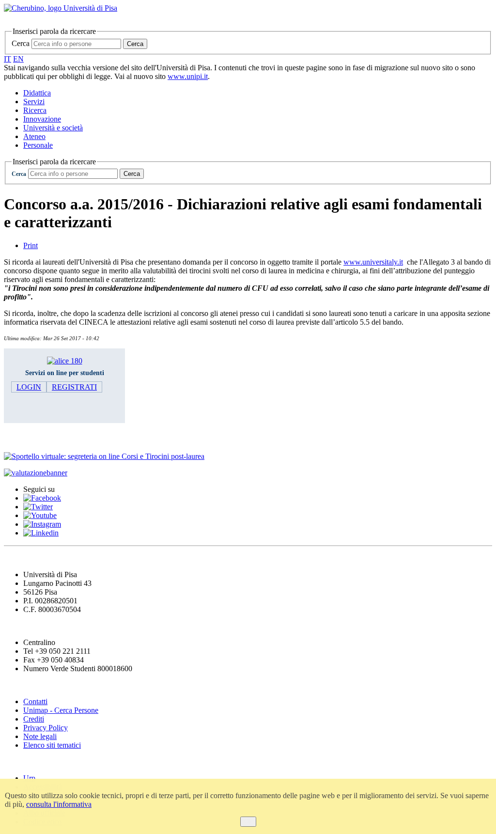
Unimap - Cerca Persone (60, 710)
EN (18, 59)
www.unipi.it (188, 76)
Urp (29, 778)
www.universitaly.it (373, 262)
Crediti (33, 719)
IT (7, 59)
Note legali (40, 736)
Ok (248, 821)
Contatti (35, 701)
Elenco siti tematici (52, 745)
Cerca (21, 43)
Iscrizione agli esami (43, 437)
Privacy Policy (45, 728)
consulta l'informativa (59, 804)
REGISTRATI (74, 387)
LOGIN (28, 387)
